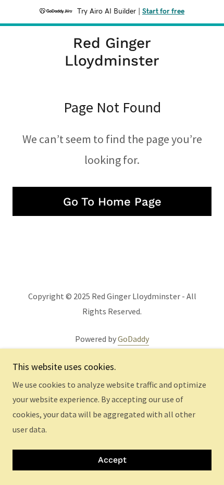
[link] (111, 51)
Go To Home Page (112, 201)
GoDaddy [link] (133, 339)
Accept (112, 460)
